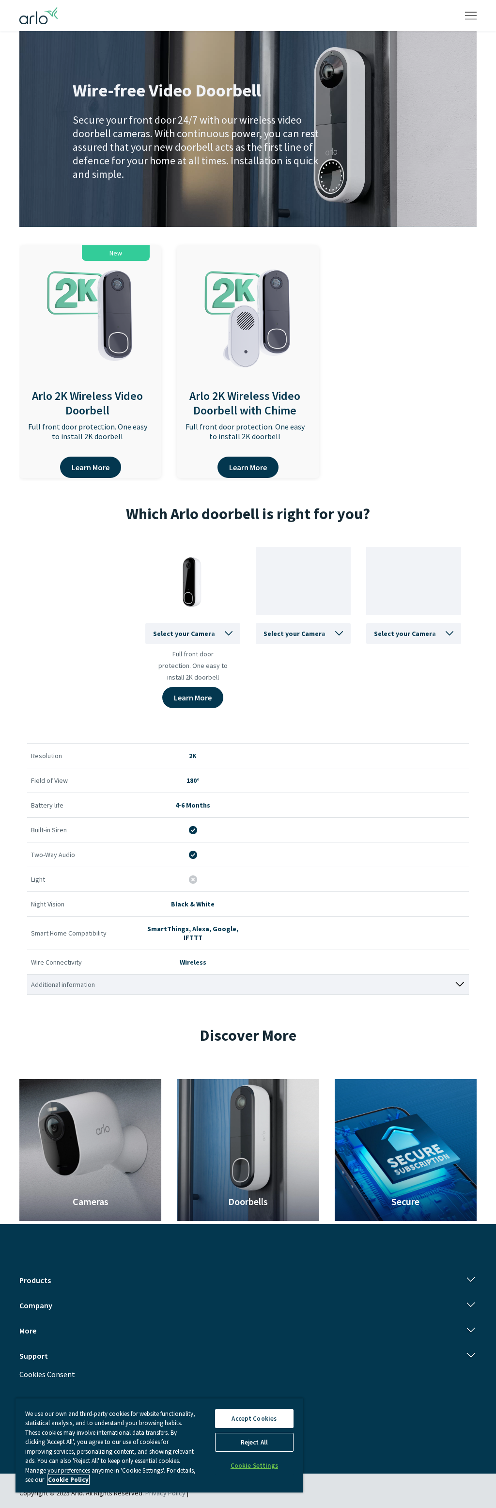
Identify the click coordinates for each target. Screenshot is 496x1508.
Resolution (46, 755)
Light (38, 879)
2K (193, 755)
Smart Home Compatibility (69, 933)
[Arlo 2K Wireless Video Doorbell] (90, 325)
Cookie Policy (68, 1480)
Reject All (254, 1442)
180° (193, 780)
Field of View (49, 780)
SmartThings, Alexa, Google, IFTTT (192, 933)
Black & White (193, 904)
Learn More (90, 467)
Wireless (193, 962)
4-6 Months (192, 805)
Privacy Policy (165, 1493)
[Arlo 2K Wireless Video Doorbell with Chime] (248, 325)
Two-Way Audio (53, 854)
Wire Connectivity (56, 962)
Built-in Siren (49, 829)
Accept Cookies (254, 1418)
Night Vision (47, 904)
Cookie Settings (254, 1465)
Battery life (47, 805)
